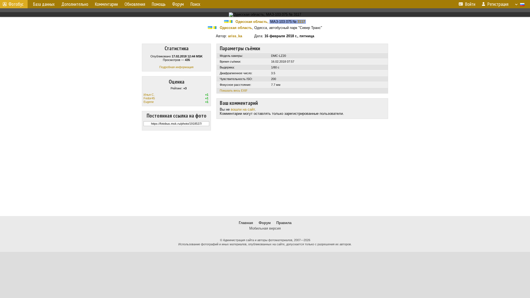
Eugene (149, 101)
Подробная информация (176, 67)
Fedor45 (149, 98)
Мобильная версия (265, 228)
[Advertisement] (265, 173)
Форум (265, 223)
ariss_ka (235, 36)
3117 (301, 22)
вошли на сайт (243, 109)
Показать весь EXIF (234, 90)
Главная (246, 223)
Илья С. (149, 94)
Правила (284, 223)
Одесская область (251, 22)
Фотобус (16, 4)
